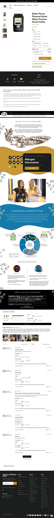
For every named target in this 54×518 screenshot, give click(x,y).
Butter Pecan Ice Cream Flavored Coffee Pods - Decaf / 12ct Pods (32, 384)
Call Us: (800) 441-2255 (45, 506)
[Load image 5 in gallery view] (5, 36)
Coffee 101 (32, 480)
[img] (16, 327)
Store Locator (33, 501)
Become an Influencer (43, 483)
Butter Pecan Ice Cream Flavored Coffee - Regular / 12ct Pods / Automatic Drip (34, 427)
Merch (19, 490)
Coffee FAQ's (32, 482)
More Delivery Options (37, 66)
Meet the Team (33, 484)
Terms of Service (45, 503)
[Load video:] (27, 190)
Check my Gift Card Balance (45, 487)
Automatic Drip (36, 43)
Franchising (43, 494)
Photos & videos (46, 344)
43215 (40, 67)
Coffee (19, 480)
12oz (34, 31)
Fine (40, 45)
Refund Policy (44, 498)
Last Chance (20, 492)
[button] (11, 5)
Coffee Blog (43, 480)
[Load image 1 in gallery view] (5, 14)
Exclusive (20, 482)
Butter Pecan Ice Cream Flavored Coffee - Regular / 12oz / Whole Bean (32, 363)
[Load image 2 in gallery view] (5, 20)
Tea (19, 488)
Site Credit (5, 516)
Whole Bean (45, 43)
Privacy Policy (44, 496)
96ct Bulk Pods (36, 36)
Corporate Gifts (21, 486)
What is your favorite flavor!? (34, 487)
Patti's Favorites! (33, 494)
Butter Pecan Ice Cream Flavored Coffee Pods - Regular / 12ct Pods (32, 408)
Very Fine (46, 45)
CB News (31, 496)
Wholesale (43, 492)
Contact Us (43, 476)
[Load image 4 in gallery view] (5, 30)
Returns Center (44, 499)
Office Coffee (44, 490)
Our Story (32, 476)
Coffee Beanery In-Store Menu (34, 498)
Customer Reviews (34, 478)
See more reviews (27, 456)
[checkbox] (46, 344)
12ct (39, 31)
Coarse (34, 45)
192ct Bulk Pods (36, 39)
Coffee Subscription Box (22, 477)
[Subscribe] (15, 483)
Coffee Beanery (9, 514)
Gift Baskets (20, 484)
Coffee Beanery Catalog (23, 494)
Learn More (32, 168)
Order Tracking (44, 478)
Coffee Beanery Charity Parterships (34, 491)
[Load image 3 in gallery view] (5, 25)
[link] (35, 24)
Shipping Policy (44, 501)
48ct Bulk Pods (36, 34)
